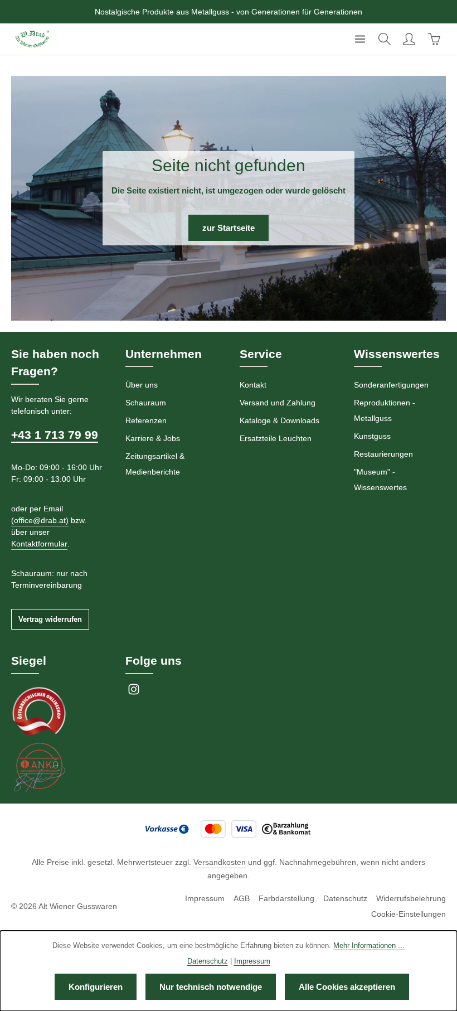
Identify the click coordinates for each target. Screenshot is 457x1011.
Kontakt (253, 384)
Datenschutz (345, 898)
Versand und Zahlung (277, 402)
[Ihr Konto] (409, 39)
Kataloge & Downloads (279, 420)
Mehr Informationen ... (369, 945)
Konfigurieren (96, 986)
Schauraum (145, 402)
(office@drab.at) (40, 520)
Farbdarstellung (286, 898)
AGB (242, 898)
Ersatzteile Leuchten (276, 438)
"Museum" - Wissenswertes (380, 479)
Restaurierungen (383, 453)
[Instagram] (134, 692)
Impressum (205, 898)
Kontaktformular (39, 543)
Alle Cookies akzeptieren (347, 986)
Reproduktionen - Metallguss (384, 410)
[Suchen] (384, 39)
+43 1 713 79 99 (54, 434)
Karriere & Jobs (152, 438)
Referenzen (146, 420)
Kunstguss (372, 436)
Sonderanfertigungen (391, 384)
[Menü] (360, 39)
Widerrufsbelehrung (411, 898)
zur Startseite (228, 228)
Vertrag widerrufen (50, 619)
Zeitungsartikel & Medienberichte (154, 464)
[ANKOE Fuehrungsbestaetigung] (39, 767)
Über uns (141, 384)
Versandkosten (219, 862)
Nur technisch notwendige (210, 986)
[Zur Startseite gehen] (32, 39)
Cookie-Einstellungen (408, 914)
